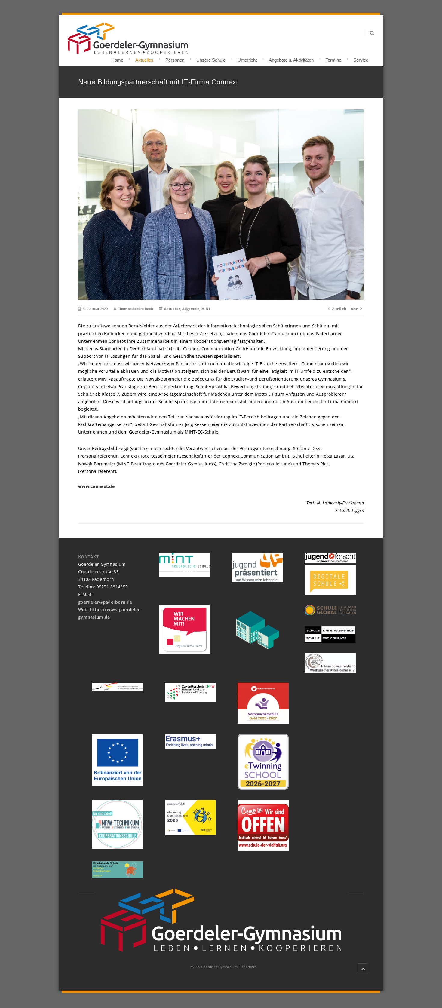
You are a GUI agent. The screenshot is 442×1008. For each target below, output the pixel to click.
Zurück (339, 308)
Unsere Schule (211, 58)
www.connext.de (96, 486)
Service (360, 58)
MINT (205, 308)
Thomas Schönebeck (135, 308)
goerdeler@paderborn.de (105, 602)
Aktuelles (144, 58)
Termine (333, 58)
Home (117, 58)
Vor (354, 308)
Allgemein (190, 308)
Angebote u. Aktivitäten (291, 58)
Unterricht (247, 58)
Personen (174, 58)
